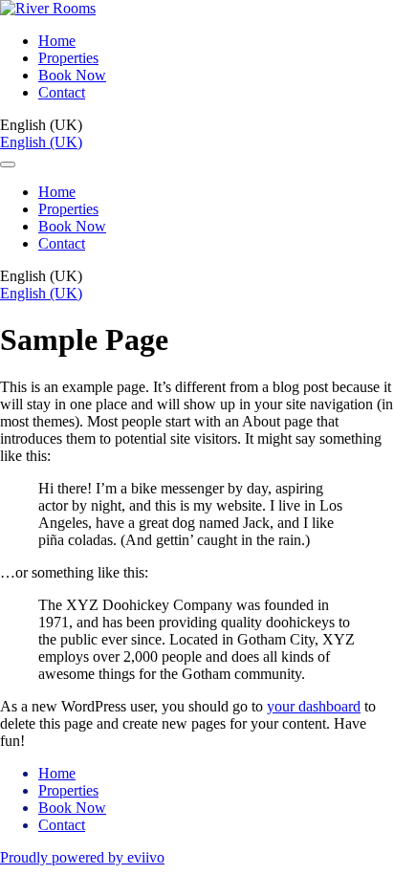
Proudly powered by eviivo (82, 857)
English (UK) (41, 142)
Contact (61, 92)
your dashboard (314, 706)
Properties (68, 58)
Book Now (72, 75)
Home (57, 41)
